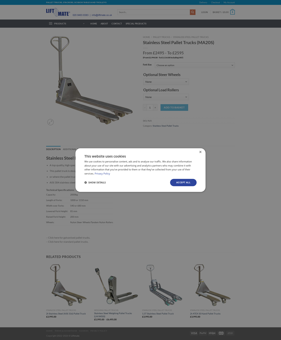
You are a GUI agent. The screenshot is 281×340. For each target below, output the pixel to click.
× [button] (200, 152)
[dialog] (140, 170)
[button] (95, 182)
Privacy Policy (102, 173)
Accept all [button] (183, 182)
